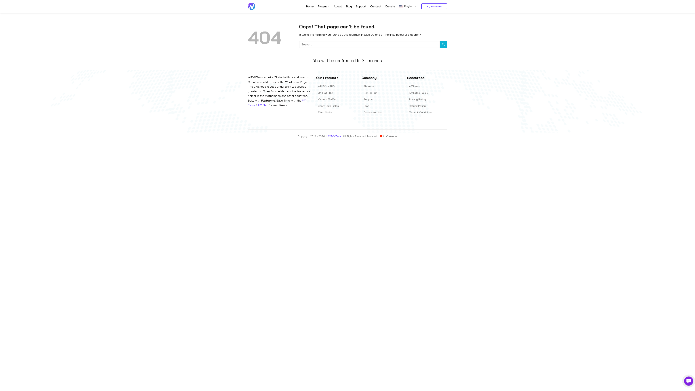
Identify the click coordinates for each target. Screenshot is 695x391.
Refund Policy (417, 106)
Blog (349, 6)
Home (310, 6)
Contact (375, 6)
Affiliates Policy (418, 92)
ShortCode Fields (328, 106)
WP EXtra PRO (326, 86)
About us (369, 86)
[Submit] (443, 44)
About (338, 6)
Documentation (373, 112)
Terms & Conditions (420, 112)
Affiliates (414, 86)
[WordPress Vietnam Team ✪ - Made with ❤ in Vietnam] (251, 6)
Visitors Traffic (327, 99)
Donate (390, 6)
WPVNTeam (335, 136)
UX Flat (263, 105)
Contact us (370, 92)
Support (361, 6)
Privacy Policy (417, 99)
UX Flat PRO (325, 92)
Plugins (322, 6)
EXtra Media (325, 112)
